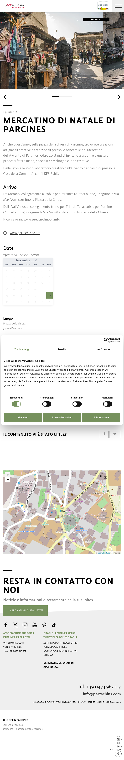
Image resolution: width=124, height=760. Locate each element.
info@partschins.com (102, 694)
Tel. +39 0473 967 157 (99, 687)
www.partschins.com (25, 233)
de (110, 750)
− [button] (8, 480)
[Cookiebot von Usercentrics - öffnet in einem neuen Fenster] (106, 340)
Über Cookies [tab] (102, 349)
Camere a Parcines (12, 725)
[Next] (118, 97)
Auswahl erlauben (62, 417)
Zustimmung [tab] (21, 349)
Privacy (82, 702)
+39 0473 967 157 (17, 651)
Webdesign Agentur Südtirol (7, 749)
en (119, 750)
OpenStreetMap (104, 552)
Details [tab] (62, 349)
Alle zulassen (101, 417)
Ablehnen (22, 417)
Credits (91, 702)
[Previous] (5, 97)
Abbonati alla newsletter (26, 610)
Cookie (100, 702)
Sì (104, 434)
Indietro (96, 20)
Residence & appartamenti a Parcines (22, 729)
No (115, 434)
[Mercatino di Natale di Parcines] (62, 510)
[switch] (46, 404)
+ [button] (8, 475)
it (114, 750)
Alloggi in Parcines (15, 720)
